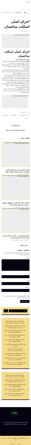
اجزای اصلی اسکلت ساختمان (22, 59)
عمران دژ (26, 118)
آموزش (27, 174)
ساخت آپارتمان (22, 240)
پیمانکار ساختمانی (22, 115)
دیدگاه (27, 257)
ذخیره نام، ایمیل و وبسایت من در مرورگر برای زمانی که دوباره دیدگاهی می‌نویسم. (16, 296)
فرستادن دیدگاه (25, 301)
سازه (12, 240)
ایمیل (27, 280)
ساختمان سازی (16, 240)
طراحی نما (16, 207)
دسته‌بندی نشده (22, 112)
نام (28, 273)
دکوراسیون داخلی (14, 115)
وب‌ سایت (27, 287)
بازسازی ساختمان (22, 174)
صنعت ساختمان (5, 115)
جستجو (6, 310)
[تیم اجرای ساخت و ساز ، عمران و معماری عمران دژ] (24, 4)
